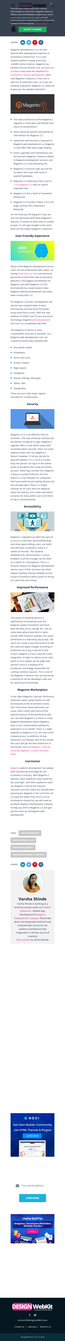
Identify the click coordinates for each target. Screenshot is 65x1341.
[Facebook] (40, 42)
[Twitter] (28, 42)
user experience (30, 833)
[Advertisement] (32, 1267)
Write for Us (45, 1326)
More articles (23, 939)
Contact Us (19, 1326)
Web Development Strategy (29, 854)
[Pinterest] (34, 42)
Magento (15, 768)
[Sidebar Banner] (32, 1135)
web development (41, 319)
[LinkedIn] (22, 42)
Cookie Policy (41, 23)
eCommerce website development (28, 74)
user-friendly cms (23, 840)
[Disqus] (32, 991)
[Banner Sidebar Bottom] (32, 1229)
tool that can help (29, 273)
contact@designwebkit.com (32, 1320)
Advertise (32, 1326)
